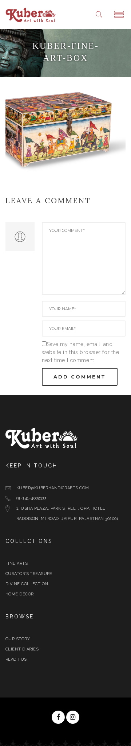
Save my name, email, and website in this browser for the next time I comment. (80, 352)
